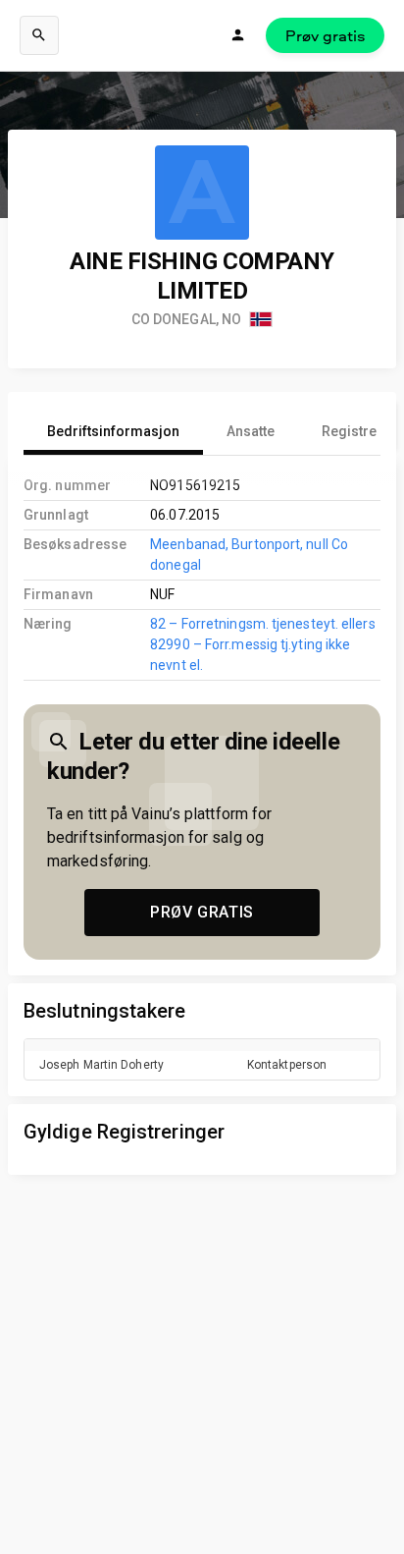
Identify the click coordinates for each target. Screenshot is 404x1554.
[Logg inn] (238, 35)
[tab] (113, 431)
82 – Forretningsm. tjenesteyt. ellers (262, 624)
